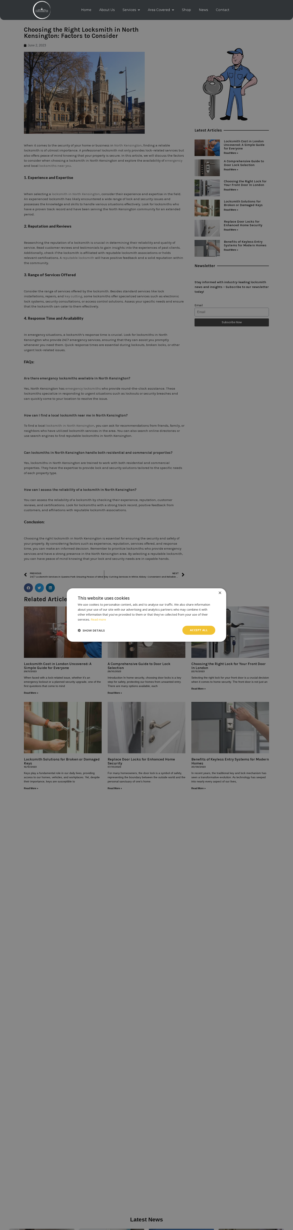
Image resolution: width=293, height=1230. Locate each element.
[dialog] (146, 615)
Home (86, 10)
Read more (98, 619)
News (203, 10)
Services (129, 10)
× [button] (219, 592)
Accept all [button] (199, 630)
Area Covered (159, 10)
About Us (107, 10)
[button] (91, 630)
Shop (186, 10)
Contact (222, 10)
